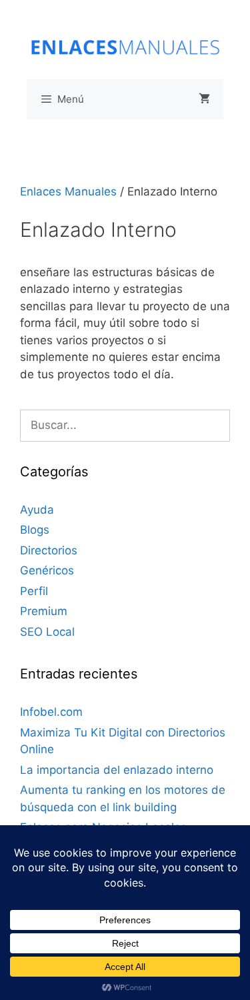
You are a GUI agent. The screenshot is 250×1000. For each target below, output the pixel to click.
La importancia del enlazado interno (116, 770)
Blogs (34, 529)
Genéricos (47, 570)
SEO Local (47, 631)
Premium (43, 611)
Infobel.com (51, 711)
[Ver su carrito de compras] (204, 99)
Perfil (34, 591)
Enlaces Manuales (68, 191)
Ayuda (37, 509)
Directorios (48, 550)
